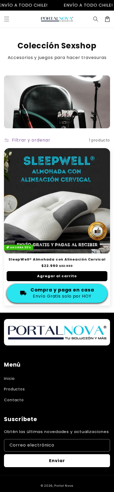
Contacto (14, 400)
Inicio (9, 378)
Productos (14, 389)
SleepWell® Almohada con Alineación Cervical (57, 259)
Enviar (57, 461)
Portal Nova (63, 486)
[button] (6, 19)
